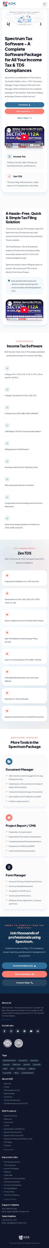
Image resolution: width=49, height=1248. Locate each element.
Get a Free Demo (23, 974)
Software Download (12, 1182)
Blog (16, 1073)
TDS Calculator (10, 1165)
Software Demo (27, 1073)
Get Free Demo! (23, 111)
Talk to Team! (23, 118)
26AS (5, 1069)
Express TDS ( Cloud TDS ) (14, 1135)
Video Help (8, 1175)
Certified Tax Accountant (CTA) (16, 1103)
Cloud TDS (7, 1073)
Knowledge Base (10, 1188)
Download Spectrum (23, 965)
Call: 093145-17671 (9, 1220)
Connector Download (12, 1185)
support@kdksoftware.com (18, 1211)
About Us (7, 1084)
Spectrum (34, 1060)
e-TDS (6, 1125)
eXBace (32, 1069)
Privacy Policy (9, 1192)
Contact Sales (23, 982)
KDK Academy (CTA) (12, 1090)
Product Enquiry (10, 1199)
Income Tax (23, 1060)
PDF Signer (21, 1069)
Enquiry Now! (9, 1150)
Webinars (7, 1172)
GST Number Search (12, 1162)
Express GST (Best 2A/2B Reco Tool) (18, 1139)
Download (23, 105)
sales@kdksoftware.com (17, 1223)
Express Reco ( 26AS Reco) (14, 1129)
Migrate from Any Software (14, 1178)
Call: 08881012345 (9, 1209)
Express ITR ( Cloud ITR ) (13, 1132)
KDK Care (16, 1065)
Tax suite (6, 1065)
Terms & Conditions (12, 1195)
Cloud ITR (36, 1065)
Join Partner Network (12, 1100)
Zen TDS (26, 1065)
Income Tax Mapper (11, 1168)
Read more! (6, 1019)
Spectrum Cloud (9, 1060)
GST (12, 1069)
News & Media (9, 1093)
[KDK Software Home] (9, 4)
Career (6, 1087)
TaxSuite (7, 1145)
